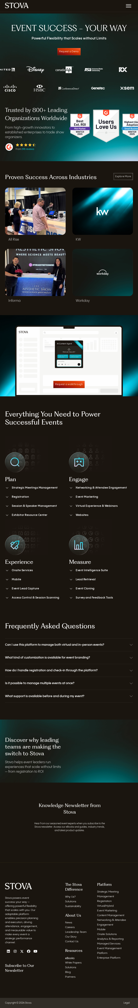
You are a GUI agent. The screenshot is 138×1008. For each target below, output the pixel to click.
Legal (127, 1003)
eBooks (70, 958)
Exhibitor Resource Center (29, 515)
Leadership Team (76, 932)
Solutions (70, 901)
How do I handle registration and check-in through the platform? (51, 670)
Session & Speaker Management (34, 506)
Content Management (110, 915)
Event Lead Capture (25, 588)
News (68, 922)
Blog (68, 972)
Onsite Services (22, 570)
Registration (20, 496)
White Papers (73, 962)
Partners (70, 976)
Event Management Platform (109, 951)
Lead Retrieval (86, 579)
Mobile (16, 579)
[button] (69, 644)
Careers (70, 927)
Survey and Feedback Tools (94, 597)
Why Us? (70, 896)
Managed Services (108, 943)
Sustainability (73, 906)
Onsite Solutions (107, 934)
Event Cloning (85, 588)
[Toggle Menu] (128, 6)
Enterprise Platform (108, 957)
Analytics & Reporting (110, 939)
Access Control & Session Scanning (35, 597)
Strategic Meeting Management (108, 894)
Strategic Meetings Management (35, 487)
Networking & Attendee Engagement (101, 487)
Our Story (71, 936)
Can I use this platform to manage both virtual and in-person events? (54, 644)
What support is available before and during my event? (44, 696)
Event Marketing (87, 496)
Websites (82, 515)
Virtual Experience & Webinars (97, 506)
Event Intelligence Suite (92, 570)
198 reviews (28, 149)
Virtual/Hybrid (105, 905)
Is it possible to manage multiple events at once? (39, 683)
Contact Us (71, 941)
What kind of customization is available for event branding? (47, 657)
